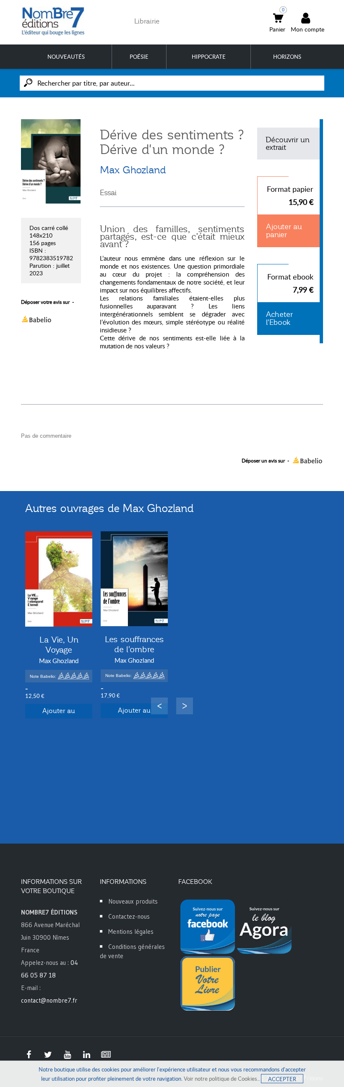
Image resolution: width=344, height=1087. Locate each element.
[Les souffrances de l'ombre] (134, 578)
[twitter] (47, 1054)
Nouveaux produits (133, 901)
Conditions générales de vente (132, 951)
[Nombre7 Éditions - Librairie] (53, 21)
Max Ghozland (133, 170)
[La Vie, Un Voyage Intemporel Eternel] (58, 579)
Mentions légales (131, 931)
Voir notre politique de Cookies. (221, 1078)
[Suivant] (184, 706)
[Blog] (105, 1054)
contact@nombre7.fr (49, 1000)
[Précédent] (159, 706)
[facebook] (28, 1054)
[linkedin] (86, 1054)
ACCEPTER (282, 1079)
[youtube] (67, 1054)
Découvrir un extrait (288, 144)
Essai (108, 192)
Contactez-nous (129, 916)
